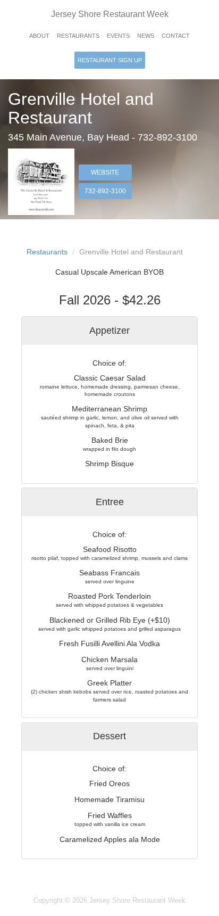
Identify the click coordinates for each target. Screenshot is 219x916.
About (39, 35)
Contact (176, 35)
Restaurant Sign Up (110, 60)
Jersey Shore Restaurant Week (110, 14)
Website (105, 172)
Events (118, 35)
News (145, 35)
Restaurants (78, 35)
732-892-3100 (105, 191)
